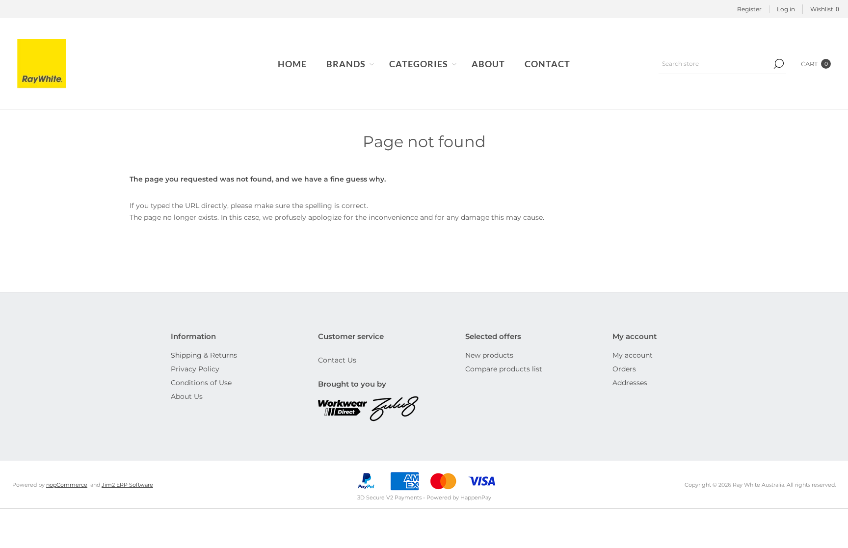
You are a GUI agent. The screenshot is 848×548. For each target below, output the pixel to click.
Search (778, 64)
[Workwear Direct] (344, 409)
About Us (187, 396)
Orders (624, 369)
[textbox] (715, 64)
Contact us (337, 360)
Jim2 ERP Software (127, 484)
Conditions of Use (201, 382)
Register (749, 9)
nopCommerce (66, 484)
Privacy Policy (195, 369)
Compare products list (503, 369)
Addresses (629, 382)
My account (632, 355)
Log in (786, 9)
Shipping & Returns (204, 355)
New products (489, 355)
